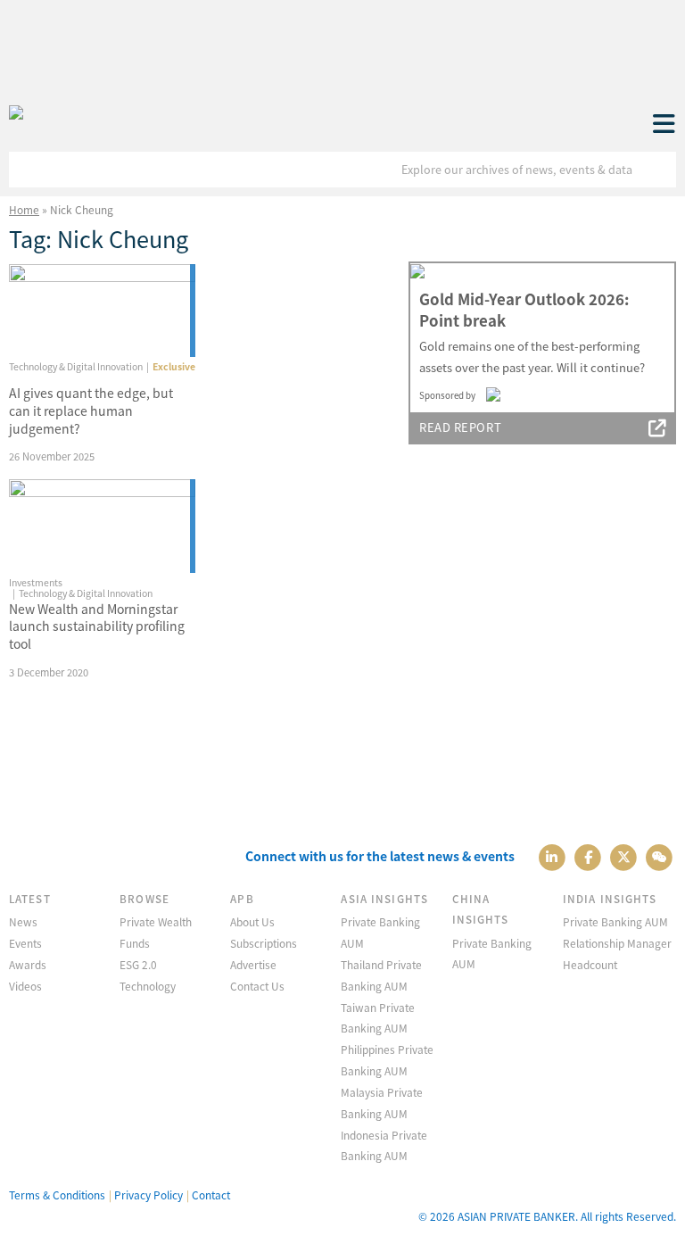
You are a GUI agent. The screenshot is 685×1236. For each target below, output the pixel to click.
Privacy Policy (148, 1194)
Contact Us (257, 985)
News (23, 921)
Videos (25, 985)
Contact (211, 1194)
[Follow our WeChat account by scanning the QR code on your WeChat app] (659, 856)
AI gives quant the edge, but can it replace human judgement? (91, 410)
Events (25, 942)
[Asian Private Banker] (16, 113)
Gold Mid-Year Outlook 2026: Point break (524, 309)
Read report (460, 427)
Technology (148, 985)
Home (24, 209)
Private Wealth (156, 921)
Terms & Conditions (57, 1194)
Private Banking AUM (615, 921)
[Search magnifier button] (658, 169)
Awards (27, 964)
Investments (35, 582)
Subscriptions (263, 942)
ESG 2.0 (138, 964)
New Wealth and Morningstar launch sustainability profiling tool (97, 626)
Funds (135, 942)
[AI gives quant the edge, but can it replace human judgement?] (102, 311)
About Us (252, 921)
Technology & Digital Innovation (76, 366)
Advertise (253, 964)
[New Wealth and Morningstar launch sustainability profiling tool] (102, 526)
